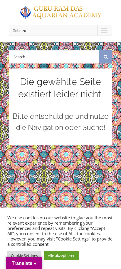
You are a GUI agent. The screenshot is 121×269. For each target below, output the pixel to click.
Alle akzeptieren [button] (61, 255)
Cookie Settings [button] (24, 255)
